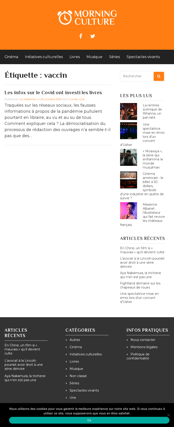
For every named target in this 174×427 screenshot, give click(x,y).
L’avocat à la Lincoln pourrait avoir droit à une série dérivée (142, 262)
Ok (89, 420)
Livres (75, 57)
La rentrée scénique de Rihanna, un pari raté (152, 111)
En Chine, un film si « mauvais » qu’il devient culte (142, 250)
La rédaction (28, 99)
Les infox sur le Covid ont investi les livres (53, 92)
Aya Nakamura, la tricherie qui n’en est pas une (140, 275)
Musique (94, 57)
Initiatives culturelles (44, 57)
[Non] (168, 415)
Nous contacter (142, 340)
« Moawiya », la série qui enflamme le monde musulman (153, 159)
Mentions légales (143, 347)
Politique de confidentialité (138, 356)
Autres (75, 340)
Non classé (78, 376)
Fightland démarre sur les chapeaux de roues (140, 285)
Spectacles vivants (143, 57)
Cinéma (11, 57)
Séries (114, 57)
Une (82, 99)
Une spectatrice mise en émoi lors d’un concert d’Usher (139, 298)
